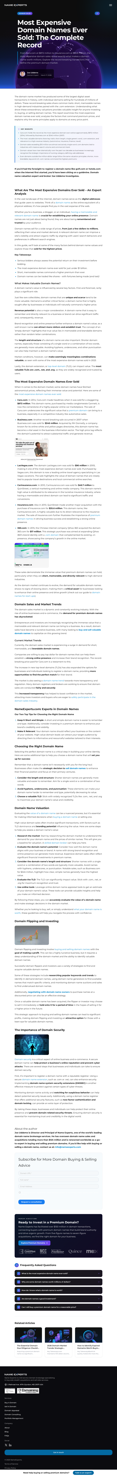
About (7, 1428)
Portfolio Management (14, 1418)
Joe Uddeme (32, 73)
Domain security (23, 1059)
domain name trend (53, 680)
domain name (62, 202)
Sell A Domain (10, 1406)
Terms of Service (11, 1464)
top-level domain (56, 366)
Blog (6, 1432)
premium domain (78, 410)
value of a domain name (42, 813)
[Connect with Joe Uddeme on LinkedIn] (10, 1446)
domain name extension (34, 1079)
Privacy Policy (10, 1468)
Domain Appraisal (12, 1410)
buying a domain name (65, 817)
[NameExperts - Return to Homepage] (16, 5)
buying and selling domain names (72, 949)
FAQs (7, 1436)
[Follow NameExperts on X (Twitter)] (6, 1446)
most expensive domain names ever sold (40, 394)
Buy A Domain (10, 1403)
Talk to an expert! (83, 1473)
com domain (52, 535)
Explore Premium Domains (34, 1243)
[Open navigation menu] (110, 5)
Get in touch (58, 1452)
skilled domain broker (55, 843)
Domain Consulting (13, 1414)
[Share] (97, 13)
